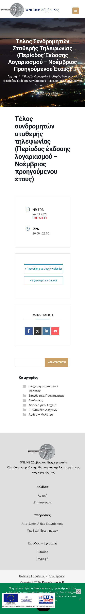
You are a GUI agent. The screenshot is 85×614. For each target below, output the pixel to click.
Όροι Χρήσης (57, 576)
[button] (78, 591)
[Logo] (42, 453)
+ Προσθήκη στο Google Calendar (43, 268)
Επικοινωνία (42, 502)
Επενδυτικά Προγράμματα (46, 395)
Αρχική (12, 76)
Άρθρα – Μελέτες (41, 414)
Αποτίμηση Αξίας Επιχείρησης (42, 524)
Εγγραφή (42, 559)
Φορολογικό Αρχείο (42, 405)
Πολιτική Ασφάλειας (31, 576)
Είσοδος (42, 552)
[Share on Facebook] (29, 331)
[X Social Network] (38, 331)
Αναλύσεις (36, 400)
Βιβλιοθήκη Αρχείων (43, 410)
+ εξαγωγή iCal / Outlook (43, 280)
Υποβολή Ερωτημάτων (42, 530)
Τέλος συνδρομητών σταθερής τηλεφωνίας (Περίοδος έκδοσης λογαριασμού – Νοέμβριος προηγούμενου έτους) (42, 81)
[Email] (55, 331)
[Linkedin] (46, 331)
